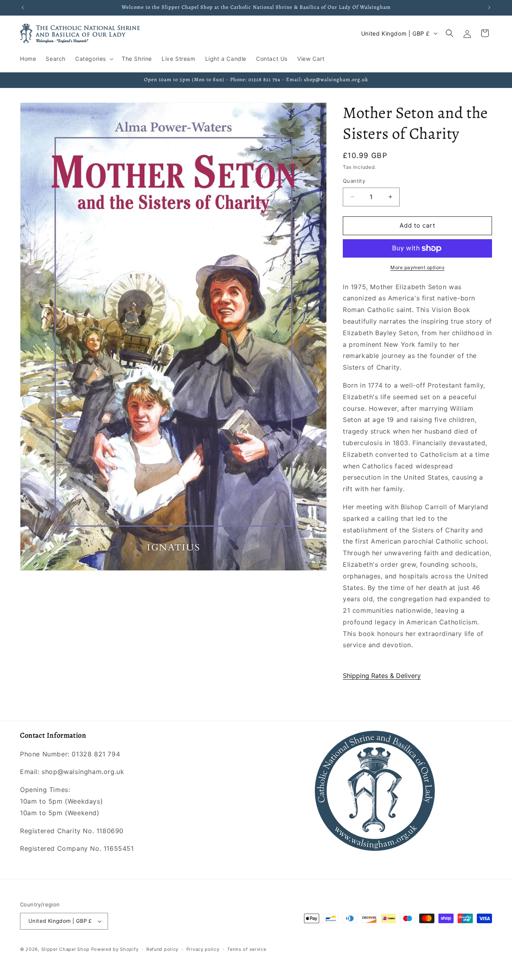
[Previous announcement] (23, 7)
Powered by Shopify (115, 949)
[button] (93, 58)
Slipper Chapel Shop (65, 949)
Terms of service (246, 949)
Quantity (354, 181)
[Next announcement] (489, 7)
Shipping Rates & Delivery (382, 676)
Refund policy (162, 949)
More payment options (417, 267)
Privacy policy (203, 949)
